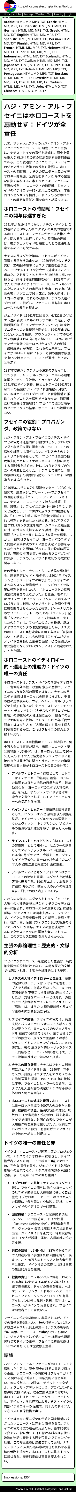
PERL (31, 1489)
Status (7, 17)
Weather (40, 14)
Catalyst (39, 1489)
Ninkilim (68, 1489)
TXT (42, 22)
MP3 (35, 22)
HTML (19, 22)
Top (49, 14)
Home (7, 14)
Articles (17, 14)
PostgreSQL (51, 1489)
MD (28, 22)
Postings (28, 14)
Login (69, 14)
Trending (58, 14)
